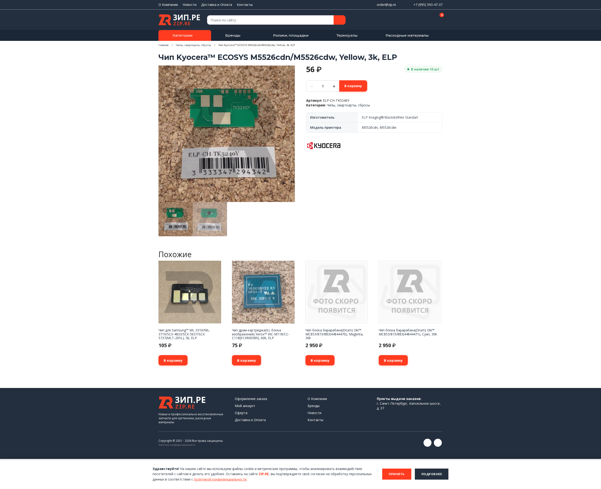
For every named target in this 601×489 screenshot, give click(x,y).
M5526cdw (388, 127)
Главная (163, 45)
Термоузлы (347, 35)
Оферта (241, 413)
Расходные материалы (407, 35)
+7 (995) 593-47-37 (428, 4)
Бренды (232, 35)
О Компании (168, 4)
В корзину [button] (173, 360)
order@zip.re (386, 4)
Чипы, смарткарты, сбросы (193, 45)
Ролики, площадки (290, 35)
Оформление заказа (251, 398)
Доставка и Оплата (216, 4)
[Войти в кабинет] (422, 20)
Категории (183, 35)
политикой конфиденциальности (220, 479)
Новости (189, 4)
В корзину (353, 86)
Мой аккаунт (245, 406)
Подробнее (431, 474)
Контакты (245, 4)
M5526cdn (370, 127)
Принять (397, 474)
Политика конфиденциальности (176, 444)
